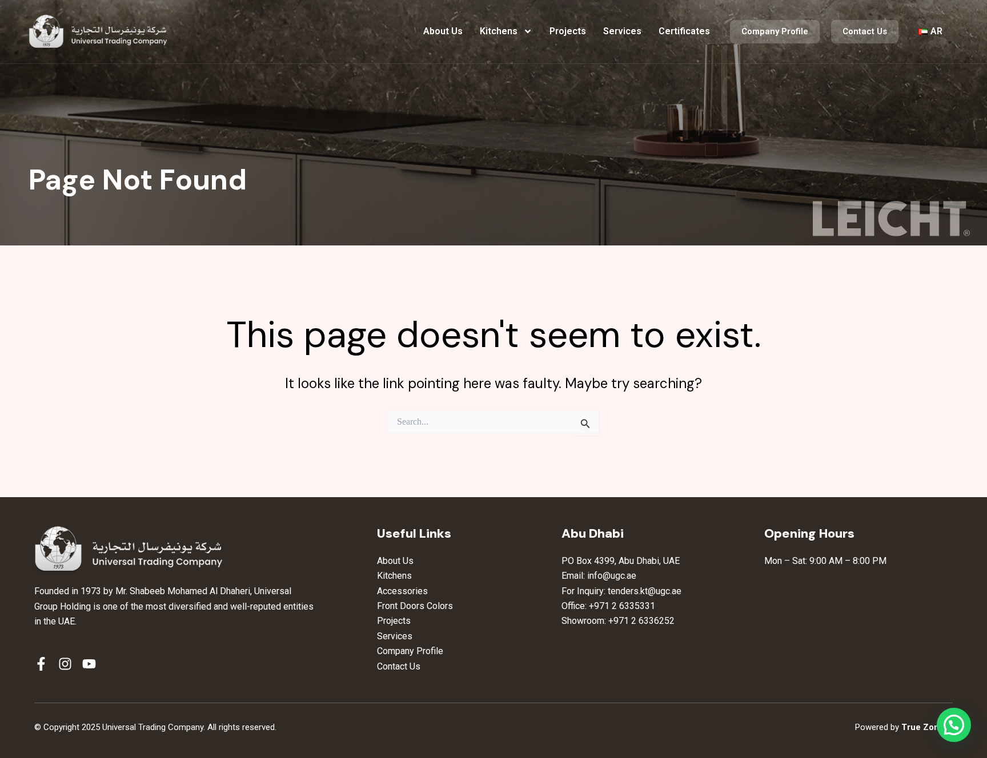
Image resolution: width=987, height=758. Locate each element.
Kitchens (498, 31)
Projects (567, 31)
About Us (443, 31)
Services (622, 31)
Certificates (684, 31)
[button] (954, 725)
